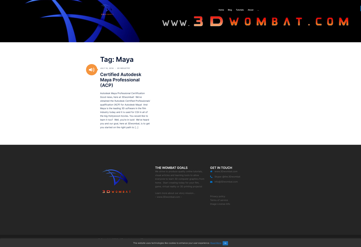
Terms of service (219, 200)
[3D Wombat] (107, 9)
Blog (230, 10)
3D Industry (123, 68)
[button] (91, 69)
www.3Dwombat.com (168, 196)
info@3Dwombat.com (226, 181)
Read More (215, 243)
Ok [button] (225, 243)
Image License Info (220, 204)
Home (221, 10)
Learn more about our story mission (174, 193)
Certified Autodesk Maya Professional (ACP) (120, 80)
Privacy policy (217, 196)
